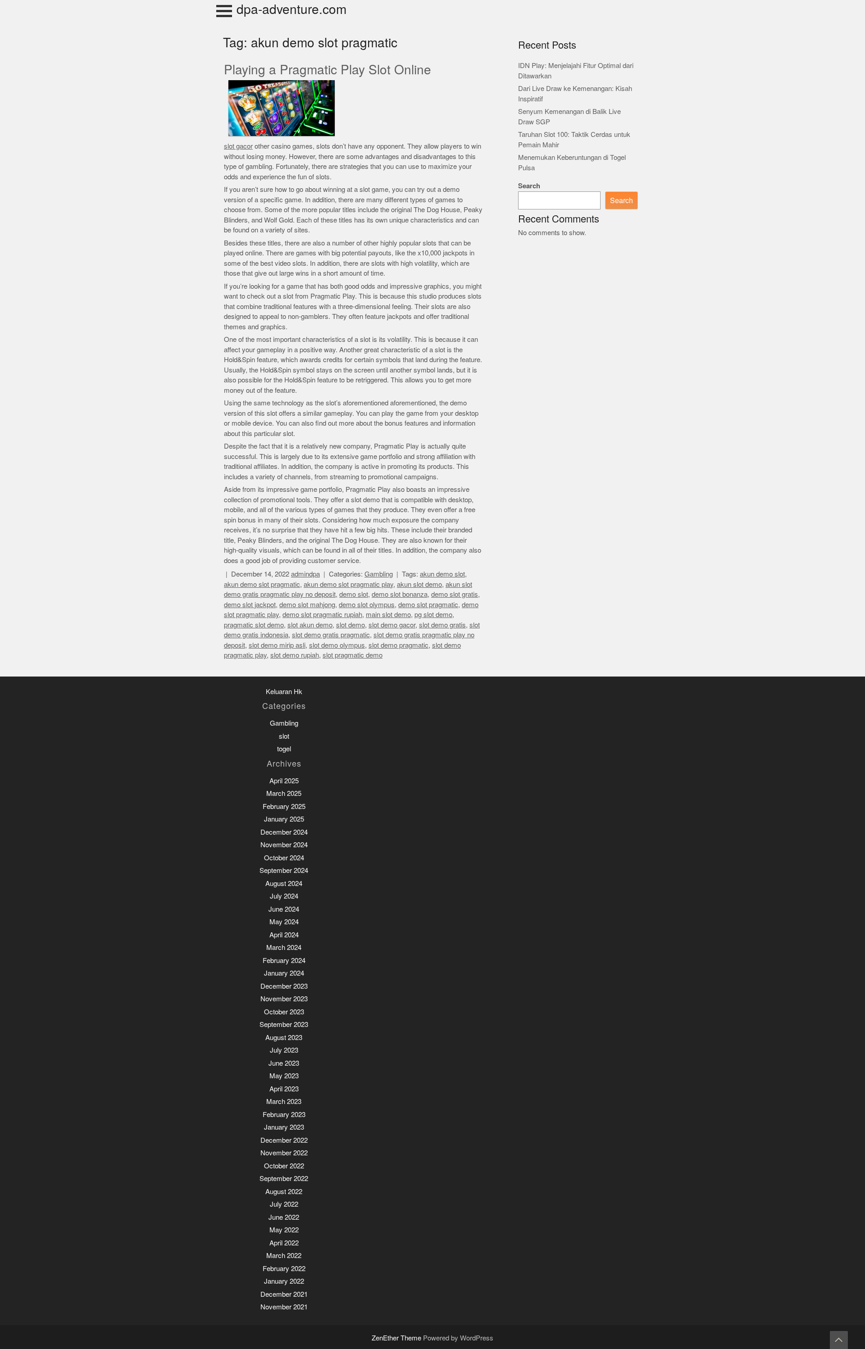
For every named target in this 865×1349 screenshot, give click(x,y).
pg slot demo (433, 614)
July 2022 (284, 1204)
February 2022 (284, 1268)
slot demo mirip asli (277, 645)
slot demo (350, 625)
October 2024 (284, 858)
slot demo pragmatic (398, 645)
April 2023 (284, 1089)
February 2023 (284, 1114)
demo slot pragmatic (428, 604)
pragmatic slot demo (254, 625)
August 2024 (283, 883)
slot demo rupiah (294, 655)
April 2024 (284, 935)
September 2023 (284, 1024)
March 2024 (283, 947)
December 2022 (284, 1140)
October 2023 (284, 1012)
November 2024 (284, 844)
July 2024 (284, 896)
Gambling (378, 574)
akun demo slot (442, 574)
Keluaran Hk (284, 691)
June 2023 (284, 1063)
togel (284, 749)
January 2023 (284, 1127)
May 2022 (284, 1230)
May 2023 (284, 1076)
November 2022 (284, 1153)
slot (284, 736)
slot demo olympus (337, 645)
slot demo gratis (442, 625)
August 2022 (283, 1191)
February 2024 (284, 960)
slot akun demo (309, 625)
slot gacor (238, 146)
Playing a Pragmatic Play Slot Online (327, 69)
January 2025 (284, 819)
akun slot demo (419, 584)
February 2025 (284, 806)
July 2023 (284, 1050)
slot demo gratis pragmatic (331, 635)
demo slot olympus (367, 604)
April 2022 (284, 1243)
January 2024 (284, 973)
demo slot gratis (454, 594)
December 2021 (284, 1294)
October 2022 (284, 1166)
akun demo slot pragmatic (262, 584)
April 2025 (284, 781)
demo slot (353, 594)
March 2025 (283, 793)
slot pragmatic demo (352, 655)
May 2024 (284, 922)
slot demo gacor (392, 625)
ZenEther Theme (397, 1338)
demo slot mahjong (307, 604)
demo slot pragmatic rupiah (322, 614)
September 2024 (284, 870)
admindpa (305, 574)
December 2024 (284, 832)
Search (529, 186)
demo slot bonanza (400, 594)
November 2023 (284, 999)
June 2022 (284, 1217)
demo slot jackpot (250, 604)
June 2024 (284, 909)
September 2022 (284, 1178)
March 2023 (283, 1101)
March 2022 (283, 1255)
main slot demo (388, 614)
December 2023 (284, 986)
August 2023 (283, 1037)
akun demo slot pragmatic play (348, 584)
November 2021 (284, 1307)
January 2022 (284, 1281)
